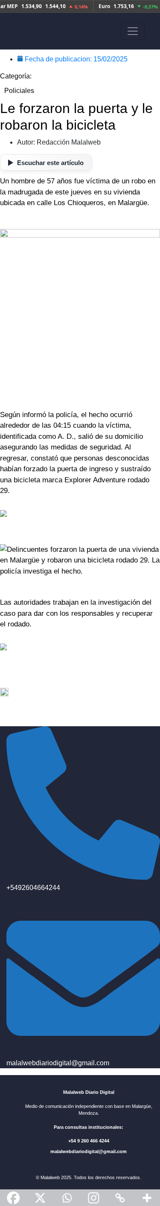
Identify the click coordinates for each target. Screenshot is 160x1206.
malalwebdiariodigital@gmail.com (88, 1151)
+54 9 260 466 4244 (88, 1140)
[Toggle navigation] (133, 31)
